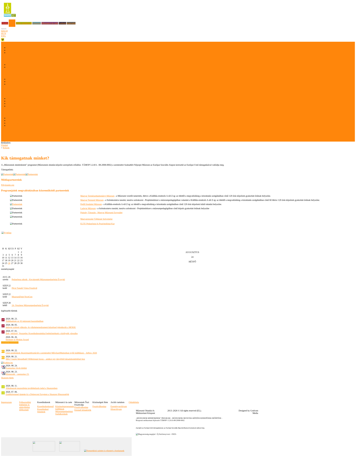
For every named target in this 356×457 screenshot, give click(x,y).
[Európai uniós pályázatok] (6, 233)
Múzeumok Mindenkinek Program (22, 67)
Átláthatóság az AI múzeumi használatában (24, 321)
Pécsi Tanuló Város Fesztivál (24, 288)
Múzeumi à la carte (49, 23)
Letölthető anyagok (9, 138)
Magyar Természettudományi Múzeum (97, 196)
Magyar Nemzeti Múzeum (91, 200)
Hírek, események (24, 23)
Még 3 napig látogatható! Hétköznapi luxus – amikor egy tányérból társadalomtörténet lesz (45, 359)
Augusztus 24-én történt (16, 368)
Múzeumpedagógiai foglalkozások (64, 412)
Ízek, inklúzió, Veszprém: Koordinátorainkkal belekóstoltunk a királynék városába (42, 333)
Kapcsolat (71, 23)
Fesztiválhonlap (99, 406)
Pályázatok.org (7, 185)
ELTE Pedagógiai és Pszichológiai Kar (97, 224)
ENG (3, 36)
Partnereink (6, 133)
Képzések (36, 23)
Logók (10, 118)
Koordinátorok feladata (17, 98)
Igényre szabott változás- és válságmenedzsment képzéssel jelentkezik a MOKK (41, 327)
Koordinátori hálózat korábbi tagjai (22, 103)
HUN (3, 33)
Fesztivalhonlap (81, 407)
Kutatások (11, 79)
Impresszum (6, 402)
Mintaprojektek (13, 81)
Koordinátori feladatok (43, 410)
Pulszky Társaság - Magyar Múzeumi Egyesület (101, 212)
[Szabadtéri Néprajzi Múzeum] (9, 18)
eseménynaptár (7, 269)
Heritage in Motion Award (17, 339)
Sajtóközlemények (15, 120)
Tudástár (62, 23)
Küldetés (10, 47)
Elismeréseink (7, 135)
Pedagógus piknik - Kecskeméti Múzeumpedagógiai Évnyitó (38, 279)
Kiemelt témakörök (82, 410)
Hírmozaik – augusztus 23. (17, 374)
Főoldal (5, 23)
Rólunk (12, 20)
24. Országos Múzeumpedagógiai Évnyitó (30, 305)
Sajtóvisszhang (13, 123)
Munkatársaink (13, 52)
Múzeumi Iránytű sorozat (18, 84)
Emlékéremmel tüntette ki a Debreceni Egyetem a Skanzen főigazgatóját (37, 394)
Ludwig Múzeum (88, 208)
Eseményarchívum (119, 406)
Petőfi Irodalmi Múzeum (91, 204)
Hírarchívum (116, 409)
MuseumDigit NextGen (22, 297)
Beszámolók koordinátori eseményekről (24, 106)
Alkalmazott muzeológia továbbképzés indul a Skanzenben (31, 388)
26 (9, 263)
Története (11, 64)
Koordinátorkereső (15, 101)
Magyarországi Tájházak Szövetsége (96, 219)
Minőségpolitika (14, 50)
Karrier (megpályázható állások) (15, 140)
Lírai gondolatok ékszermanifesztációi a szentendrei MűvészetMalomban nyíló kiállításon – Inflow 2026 (51, 353)
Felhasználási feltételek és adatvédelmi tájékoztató (28, 125)
